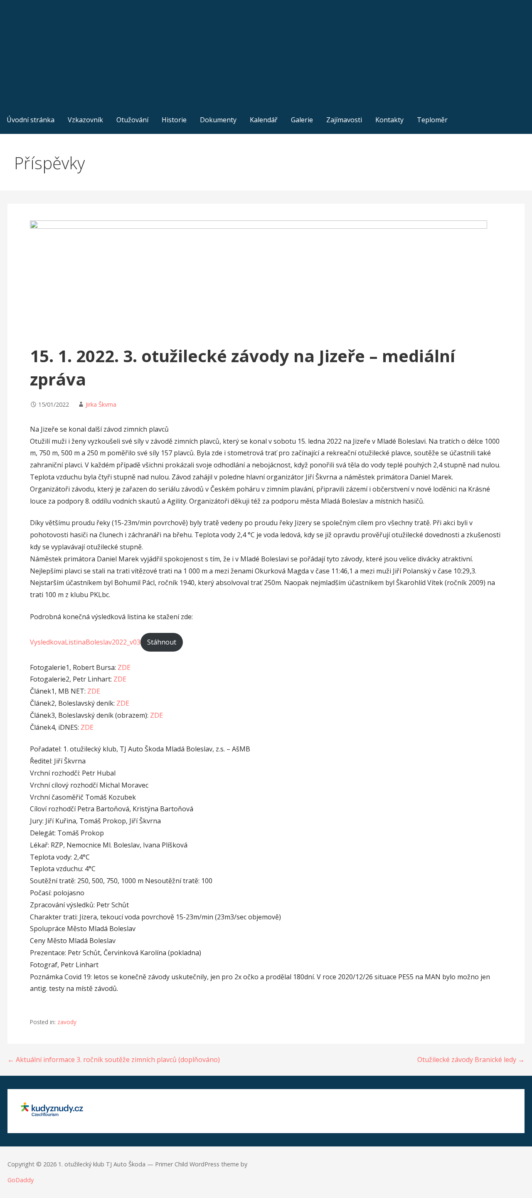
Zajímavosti (344, 119)
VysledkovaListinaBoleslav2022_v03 (85, 642)
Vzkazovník (85, 119)
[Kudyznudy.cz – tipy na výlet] (52, 1113)
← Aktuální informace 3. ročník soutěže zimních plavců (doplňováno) (113, 1059)
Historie (174, 119)
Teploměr (432, 119)
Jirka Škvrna (101, 404)
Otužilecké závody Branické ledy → (471, 1059)
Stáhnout (161, 642)
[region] (266, 53)
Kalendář (264, 119)
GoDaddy (20, 1180)
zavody (66, 1022)
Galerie (302, 119)
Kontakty (389, 119)
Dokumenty (218, 119)
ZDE (124, 667)
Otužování (132, 119)
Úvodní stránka (30, 119)
